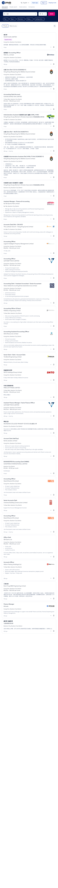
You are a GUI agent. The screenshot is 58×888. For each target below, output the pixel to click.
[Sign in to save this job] (53, 47)
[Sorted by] (54, 25)
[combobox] (20, 14)
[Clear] (35, 14)
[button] (25, 3)
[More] (51, 47)
